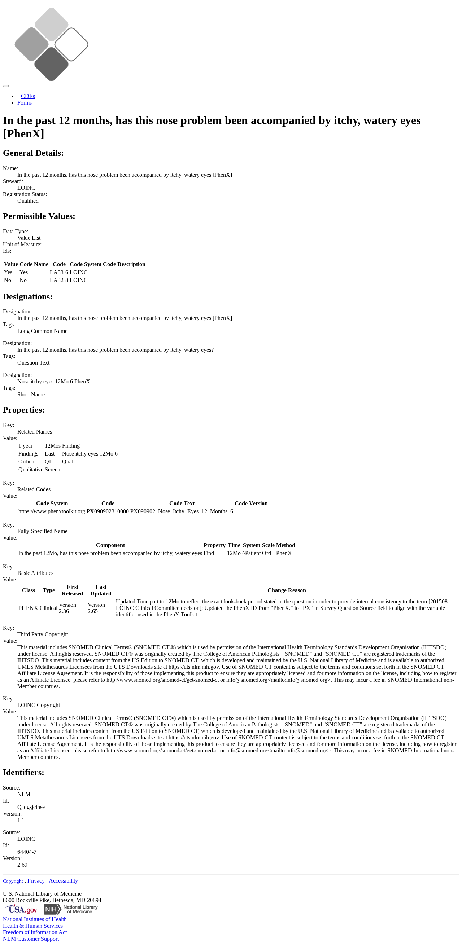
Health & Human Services (33, 926)
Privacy (36, 881)
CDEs (28, 96)
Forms (24, 103)
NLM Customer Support (31, 939)
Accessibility (63, 881)
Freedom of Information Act (35, 932)
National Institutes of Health (35, 919)
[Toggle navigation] (6, 86)
